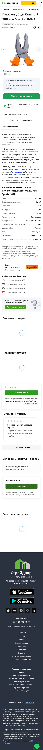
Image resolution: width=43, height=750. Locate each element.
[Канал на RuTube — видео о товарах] (34, 610)
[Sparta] (30, 267)
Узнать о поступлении (21, 96)
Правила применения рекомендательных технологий (21, 683)
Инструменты (18, 9)
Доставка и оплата (10, 120)
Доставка (21, 636)
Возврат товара (21, 643)
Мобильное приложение (21, 656)
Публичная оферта (21, 691)
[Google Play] (21, 601)
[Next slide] (39, 49)
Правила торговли (21, 687)
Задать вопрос (21, 486)
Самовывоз (27, 120)
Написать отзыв (21, 393)
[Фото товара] (21, 49)
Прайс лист (21, 646)
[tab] (19, 64)
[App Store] (21, 592)
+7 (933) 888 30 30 (21, 622)
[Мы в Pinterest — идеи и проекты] (8, 610)
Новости (21, 653)
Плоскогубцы (16, 172)
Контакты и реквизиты (21, 660)
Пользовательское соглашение (21, 678)
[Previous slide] (3, 49)
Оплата (21, 640)
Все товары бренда (13, 270)
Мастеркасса (29, 703)
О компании (21, 650)
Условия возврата (10, 126)
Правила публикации (31, 404)
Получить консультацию (15, 307)
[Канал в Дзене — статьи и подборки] (27, 610)
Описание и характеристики (15, 114)
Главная (6, 9)
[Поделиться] (39, 27)
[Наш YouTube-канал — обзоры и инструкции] (21, 610)
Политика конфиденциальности (21, 674)
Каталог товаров (27, 3)
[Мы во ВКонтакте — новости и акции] (14, 610)
